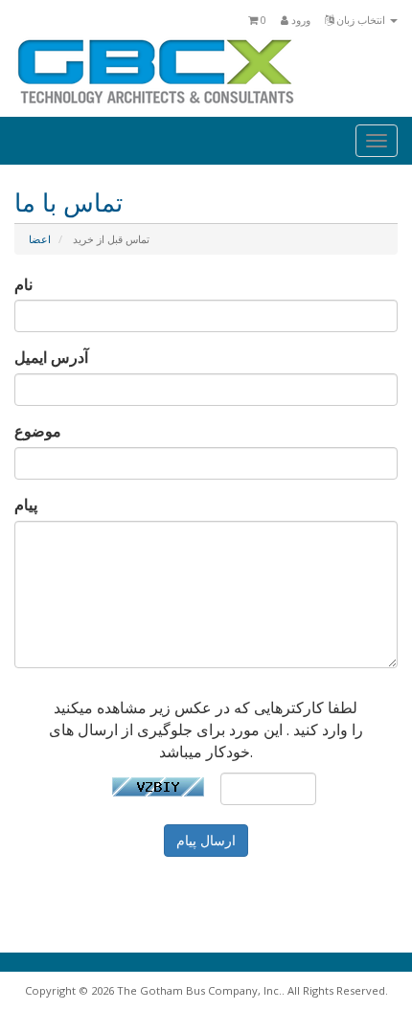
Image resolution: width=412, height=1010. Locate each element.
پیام (25, 504)
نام (23, 284)
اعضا (40, 239)
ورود (299, 19)
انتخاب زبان (360, 19)
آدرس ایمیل (51, 357)
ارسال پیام (206, 840)
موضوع (37, 430)
